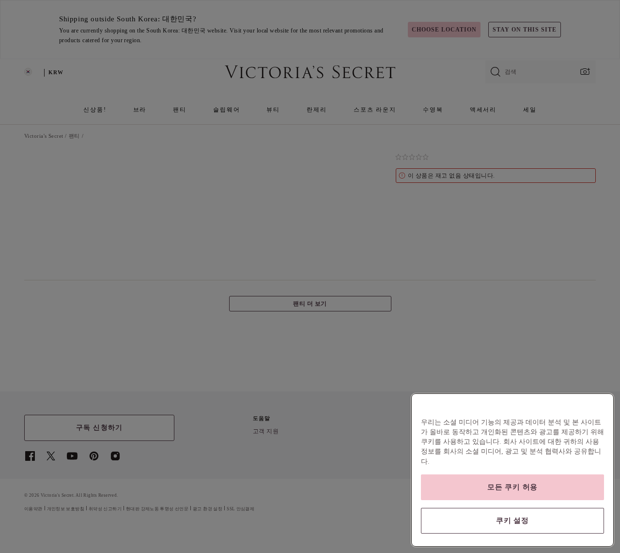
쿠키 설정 (512, 520)
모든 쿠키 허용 (512, 487)
